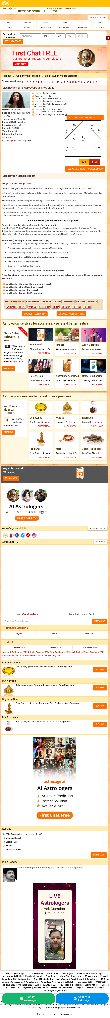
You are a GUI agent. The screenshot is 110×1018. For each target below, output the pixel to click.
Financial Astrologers (98, 1004)
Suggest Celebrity (34, 314)
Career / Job (12, 842)
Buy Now (12, 478)
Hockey (87, 307)
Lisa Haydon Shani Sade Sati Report (24, 287)
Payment (27, 988)
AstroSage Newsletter (28, 614)
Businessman (32, 302)
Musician (92, 302)
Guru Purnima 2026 (59, 652)
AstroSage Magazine (16, 627)
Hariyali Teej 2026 (77, 652)
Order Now (98, 855)
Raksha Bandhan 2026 (35, 655)
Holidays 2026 (54, 648)
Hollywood (68, 302)
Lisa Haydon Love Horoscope (48, 98)
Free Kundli (51, 976)
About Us (15, 988)
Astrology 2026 (42, 985)
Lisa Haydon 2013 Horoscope (48, 109)
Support (79, 988)
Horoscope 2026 (84, 982)
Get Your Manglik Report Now (85, 117)
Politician (46, 302)
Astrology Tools (61, 985)
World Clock (52, 973)
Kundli (13, 8)
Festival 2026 (19, 648)
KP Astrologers (37, 1007)
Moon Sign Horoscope (70, 976)
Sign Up (102, 17)
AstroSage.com (67, 1014)
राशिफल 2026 (101, 982)
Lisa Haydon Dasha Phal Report (21, 290)
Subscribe (100, 542)
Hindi (54, 633)
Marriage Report (13, 838)
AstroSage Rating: (11, 140)
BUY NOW (8, 368)
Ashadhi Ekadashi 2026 (39, 652)
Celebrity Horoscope (28, 75)
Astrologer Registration (55, 990)
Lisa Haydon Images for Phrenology (51, 114)
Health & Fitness (13, 849)
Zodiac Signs (97, 973)
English (18, 633)
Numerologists (7, 1004)
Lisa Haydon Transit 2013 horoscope (24, 293)
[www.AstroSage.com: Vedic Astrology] (5, 2)
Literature (11, 307)
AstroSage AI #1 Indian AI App (16, 979)
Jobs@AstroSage (95, 988)
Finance (9, 845)
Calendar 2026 (70, 8)
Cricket (57, 302)
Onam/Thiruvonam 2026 (13, 655)
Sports (22, 307)
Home (7, 75)
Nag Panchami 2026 (95, 652)
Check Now (44, 353)
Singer (55, 307)
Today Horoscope (54, 8)
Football (77, 307)
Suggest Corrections (71, 314)
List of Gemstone (35, 973)
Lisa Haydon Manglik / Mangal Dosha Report (28, 284)
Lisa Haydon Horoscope (45, 93)
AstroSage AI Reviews (51, 982)
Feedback (76, 985)
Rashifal (6, 8)
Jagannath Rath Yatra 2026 (14, 652)
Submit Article (91, 985)
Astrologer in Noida (12, 976)
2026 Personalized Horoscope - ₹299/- (24, 834)
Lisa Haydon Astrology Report (48, 112)
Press (103, 976)
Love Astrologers (24, 1004)
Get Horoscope (13, 41)
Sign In (93, 17)
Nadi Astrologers (54, 1007)
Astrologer (44, 307)
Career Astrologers (43, 1004)
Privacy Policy (41, 988)
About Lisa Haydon (43, 96)
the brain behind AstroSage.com (50, 867)
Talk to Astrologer (30, 998)
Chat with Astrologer (32, 11)
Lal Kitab (69, 982)
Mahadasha (82, 973)
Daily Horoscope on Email (81, 614)
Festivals (9, 642)
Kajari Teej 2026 (53, 655)
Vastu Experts (80, 1004)
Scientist (65, 307)
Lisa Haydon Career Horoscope (49, 101)
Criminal (32, 307)
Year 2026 (89, 633)
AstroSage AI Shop (14, 973)
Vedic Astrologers (62, 1004)
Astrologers (67, 973)
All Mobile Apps (98, 528)
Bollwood (80, 302)
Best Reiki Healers (71, 1007)
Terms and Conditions (61, 988)
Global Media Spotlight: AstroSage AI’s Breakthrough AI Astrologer (66, 979)
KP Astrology (91, 976)
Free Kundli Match (34, 976)
